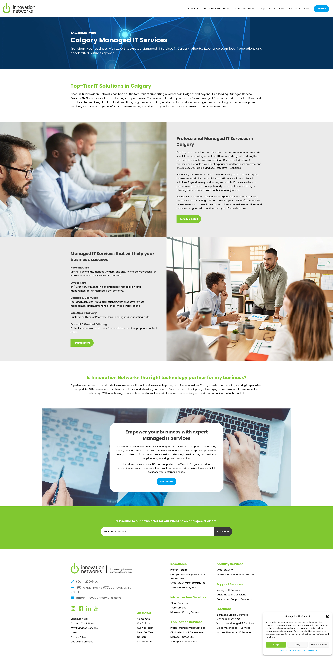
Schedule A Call (79, 618)
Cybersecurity (224, 569)
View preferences (319, 644)
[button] (327, 616)
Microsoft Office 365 (182, 637)
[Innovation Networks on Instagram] (74, 609)
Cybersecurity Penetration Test (188, 583)
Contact (321, 8)
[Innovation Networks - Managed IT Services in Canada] (19, 8)
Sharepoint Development (184, 641)
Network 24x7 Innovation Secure (235, 574)
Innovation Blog (146, 641)
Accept (276, 644)
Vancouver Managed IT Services (235, 623)
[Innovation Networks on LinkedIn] (90, 609)
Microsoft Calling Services (185, 612)
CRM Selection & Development (187, 632)
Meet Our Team (146, 632)
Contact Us (311, 650)
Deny (297, 644)
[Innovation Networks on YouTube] (97, 609)
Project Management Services (187, 627)
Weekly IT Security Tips (183, 587)
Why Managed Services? (85, 628)
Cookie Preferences (82, 641)
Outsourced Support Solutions (234, 599)
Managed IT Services (228, 590)
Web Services (178, 607)
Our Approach (145, 627)
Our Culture (143, 623)
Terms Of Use (78, 632)
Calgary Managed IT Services (233, 627)
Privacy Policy (298, 650)
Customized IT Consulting (231, 594)
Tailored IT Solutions (82, 623)
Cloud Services (179, 603)
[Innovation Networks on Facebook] (82, 609)
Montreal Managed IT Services (233, 632)
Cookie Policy (284, 650)
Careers (141, 637)
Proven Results (178, 569)
